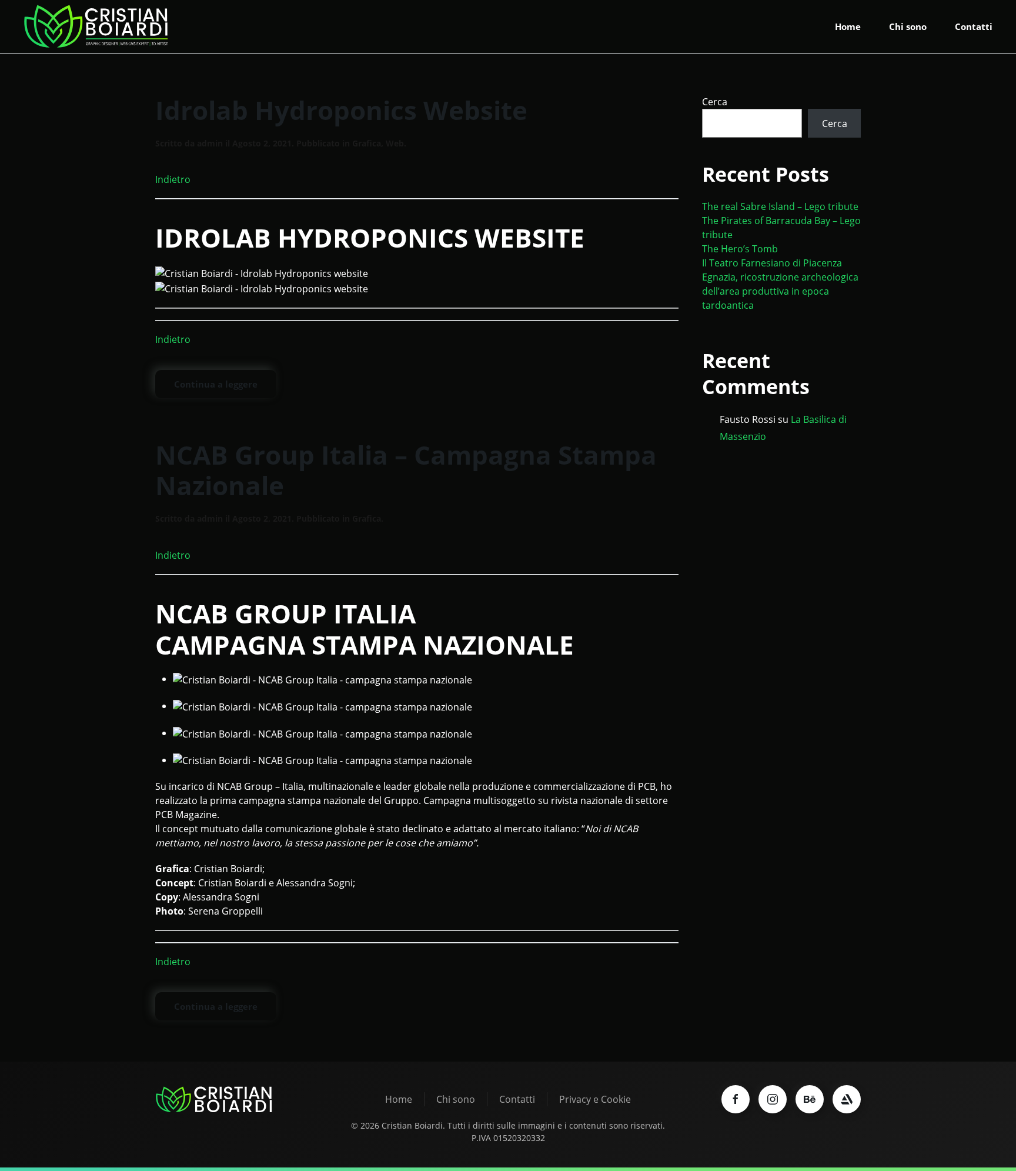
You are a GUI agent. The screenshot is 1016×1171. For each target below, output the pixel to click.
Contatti (973, 26)
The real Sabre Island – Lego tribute (780, 206)
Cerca (714, 101)
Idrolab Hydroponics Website (341, 110)
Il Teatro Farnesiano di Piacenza (772, 262)
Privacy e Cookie (595, 1099)
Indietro (172, 179)
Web (395, 143)
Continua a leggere (216, 384)
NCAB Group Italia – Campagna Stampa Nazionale (406, 470)
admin (210, 143)
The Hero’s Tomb (740, 248)
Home (848, 26)
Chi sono (908, 26)
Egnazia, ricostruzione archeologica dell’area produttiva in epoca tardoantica (780, 291)
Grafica (366, 143)
